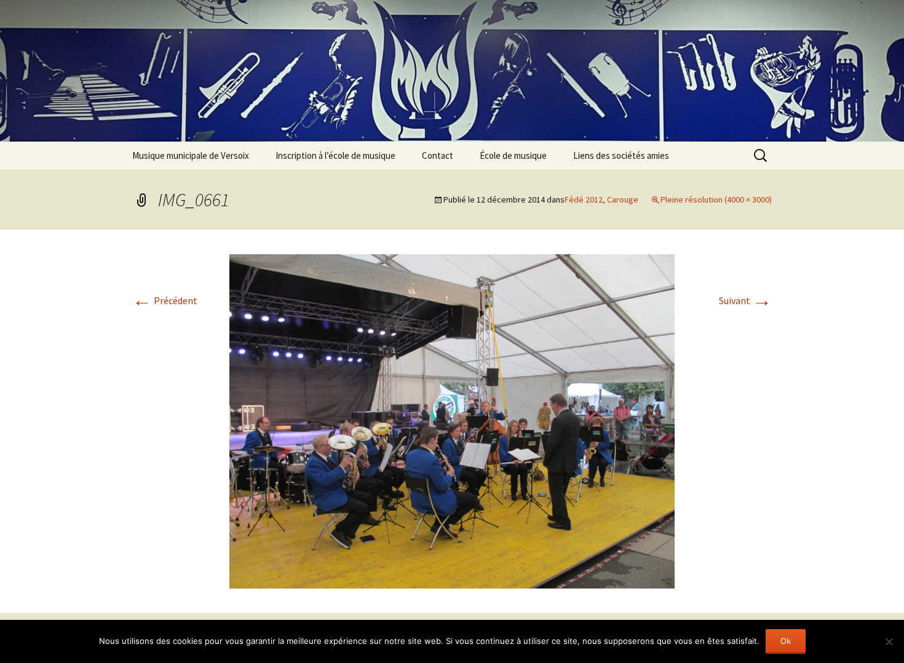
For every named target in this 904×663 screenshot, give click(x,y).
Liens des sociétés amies (621, 155)
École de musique (513, 155)
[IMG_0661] (452, 420)
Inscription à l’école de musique (335, 155)
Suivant (745, 300)
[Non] (888, 641)
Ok (785, 641)
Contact (437, 155)
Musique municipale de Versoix (190, 155)
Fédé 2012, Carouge (601, 199)
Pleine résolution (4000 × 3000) (716, 199)
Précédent (164, 300)
